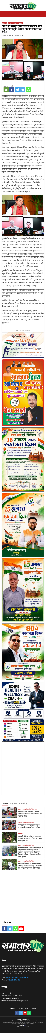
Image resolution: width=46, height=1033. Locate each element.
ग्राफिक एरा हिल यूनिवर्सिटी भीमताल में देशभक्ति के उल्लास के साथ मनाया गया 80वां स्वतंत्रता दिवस (30, 813)
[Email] (6, 89)
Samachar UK (7, 35)
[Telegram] (17, 89)
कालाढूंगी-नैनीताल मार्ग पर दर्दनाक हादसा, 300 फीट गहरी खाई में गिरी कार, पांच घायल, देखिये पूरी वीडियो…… (30, 838)
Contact (20, 1008)
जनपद (9, 23)
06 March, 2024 (18, 35)
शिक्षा (36, 809)
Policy (27, 1008)
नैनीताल (32, 809)
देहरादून (20, 23)
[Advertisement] (23, 766)
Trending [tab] (23, 803)
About (12, 1008)
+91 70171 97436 (13, 980)
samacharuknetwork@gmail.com (17, 977)
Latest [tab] (5, 803)
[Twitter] (22, 89)
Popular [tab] (13, 803)
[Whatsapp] (28, 89)
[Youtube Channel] (21, 928)
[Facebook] (11, 89)
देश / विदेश (15, 23)
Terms (33, 1008)
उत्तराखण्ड (4, 23)
